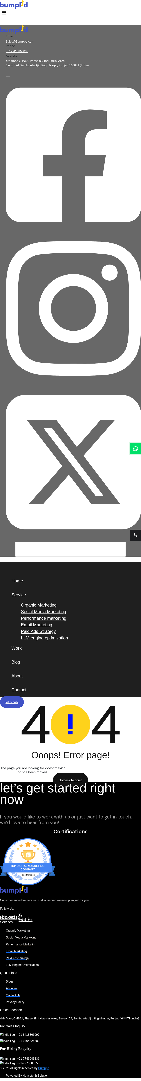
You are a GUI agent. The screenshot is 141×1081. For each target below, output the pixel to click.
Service (18, 594)
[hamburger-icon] (4, 12)
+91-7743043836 (27, 1058)
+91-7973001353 (27, 1063)
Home (17, 580)
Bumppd (43, 1068)
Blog (15, 662)
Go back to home (70, 780)
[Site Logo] (14, 4)
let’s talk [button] (12, 702)
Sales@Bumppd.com (20, 41)
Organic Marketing (39, 605)
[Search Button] (124, 549)
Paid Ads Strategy (38, 631)
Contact (18, 689)
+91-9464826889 (27, 1040)
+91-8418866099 (17, 51)
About (17, 675)
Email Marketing (36, 624)
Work (16, 648)
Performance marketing (43, 618)
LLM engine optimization (44, 637)
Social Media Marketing (43, 611)
